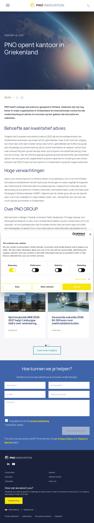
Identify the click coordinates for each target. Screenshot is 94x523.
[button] (88, 5)
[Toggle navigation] (7, 5)
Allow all (76, 287)
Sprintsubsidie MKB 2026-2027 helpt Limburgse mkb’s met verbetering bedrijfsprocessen (24, 322)
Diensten (9, 477)
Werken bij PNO (55, 477)
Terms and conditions (43, 516)
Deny (17, 287)
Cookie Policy (27, 516)
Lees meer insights (47, 350)
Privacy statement (12, 516)
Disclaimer (58, 516)
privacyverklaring (39, 420)
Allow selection (47, 287)
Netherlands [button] (20, 509)
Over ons (52, 481)
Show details (80, 279)
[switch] (35, 270)
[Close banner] (90, 234)
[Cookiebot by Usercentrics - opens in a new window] (74, 234)
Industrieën (10, 472)
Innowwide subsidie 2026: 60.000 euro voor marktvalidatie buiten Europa (68, 322)
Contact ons (13, 500)
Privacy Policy (65, 438)
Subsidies (9, 481)
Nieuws (52, 472)
